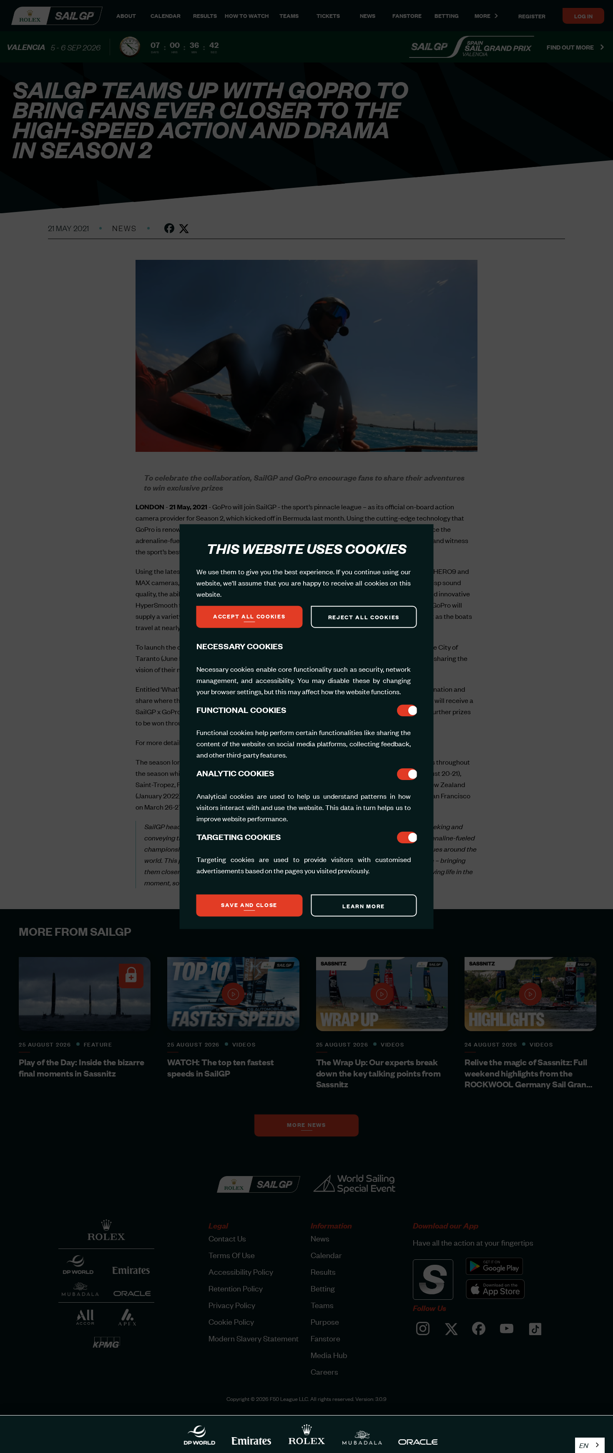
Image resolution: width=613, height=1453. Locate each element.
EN (583, 1445)
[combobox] (590, 1445)
